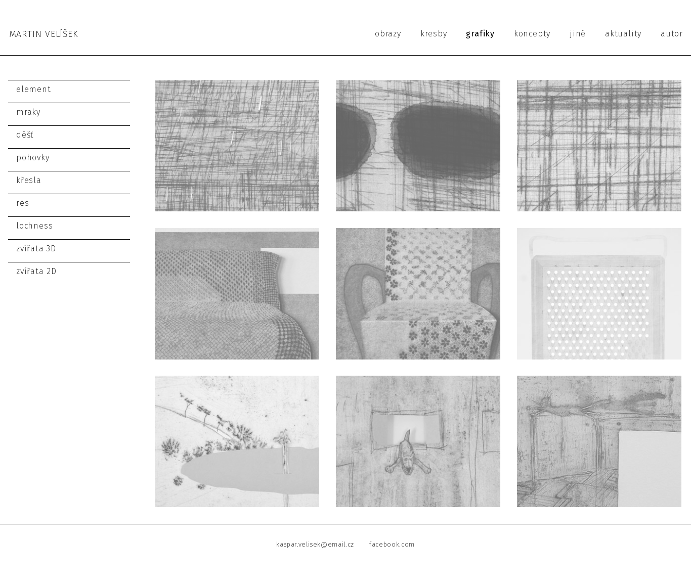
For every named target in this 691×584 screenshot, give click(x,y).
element (33, 89)
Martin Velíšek (43, 34)
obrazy (388, 33)
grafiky (480, 33)
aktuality (623, 33)
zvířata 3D (36, 248)
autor (672, 33)
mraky (28, 112)
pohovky (33, 157)
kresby (433, 33)
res (22, 203)
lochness (34, 226)
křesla (28, 180)
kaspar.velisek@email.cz (315, 544)
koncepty (532, 33)
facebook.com (392, 544)
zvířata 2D (36, 271)
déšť (24, 135)
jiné (578, 33)
